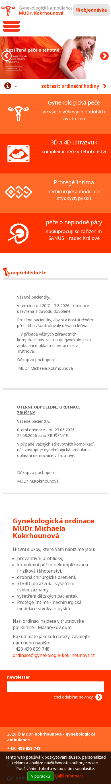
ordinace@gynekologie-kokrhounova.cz (54, 655)
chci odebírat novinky (74, 697)
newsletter (18, 677)
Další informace (69, 776)
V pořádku (40, 776)
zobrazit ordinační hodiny (70, 86)
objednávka (93, 10)
